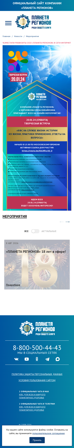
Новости (18, 36)
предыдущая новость (61, 222)
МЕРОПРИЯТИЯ (15, 216)
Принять (37, 440)
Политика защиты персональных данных (37, 374)
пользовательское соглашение (48, 433)
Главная (6, 36)
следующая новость (67, 222)
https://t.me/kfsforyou (27, 190)
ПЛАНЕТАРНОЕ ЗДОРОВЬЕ (31, 397)
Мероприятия (32, 36)
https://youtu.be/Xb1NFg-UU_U (37, 150)
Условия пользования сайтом (37, 380)
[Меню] (8, 23)
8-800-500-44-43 (37, 347)
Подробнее (13, 285)
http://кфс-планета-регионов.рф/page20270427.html (36, 182)
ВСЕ (26, 231)
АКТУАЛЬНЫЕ (47, 231)
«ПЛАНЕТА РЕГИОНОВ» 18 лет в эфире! (36, 251)
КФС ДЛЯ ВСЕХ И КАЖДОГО (32, 394)
